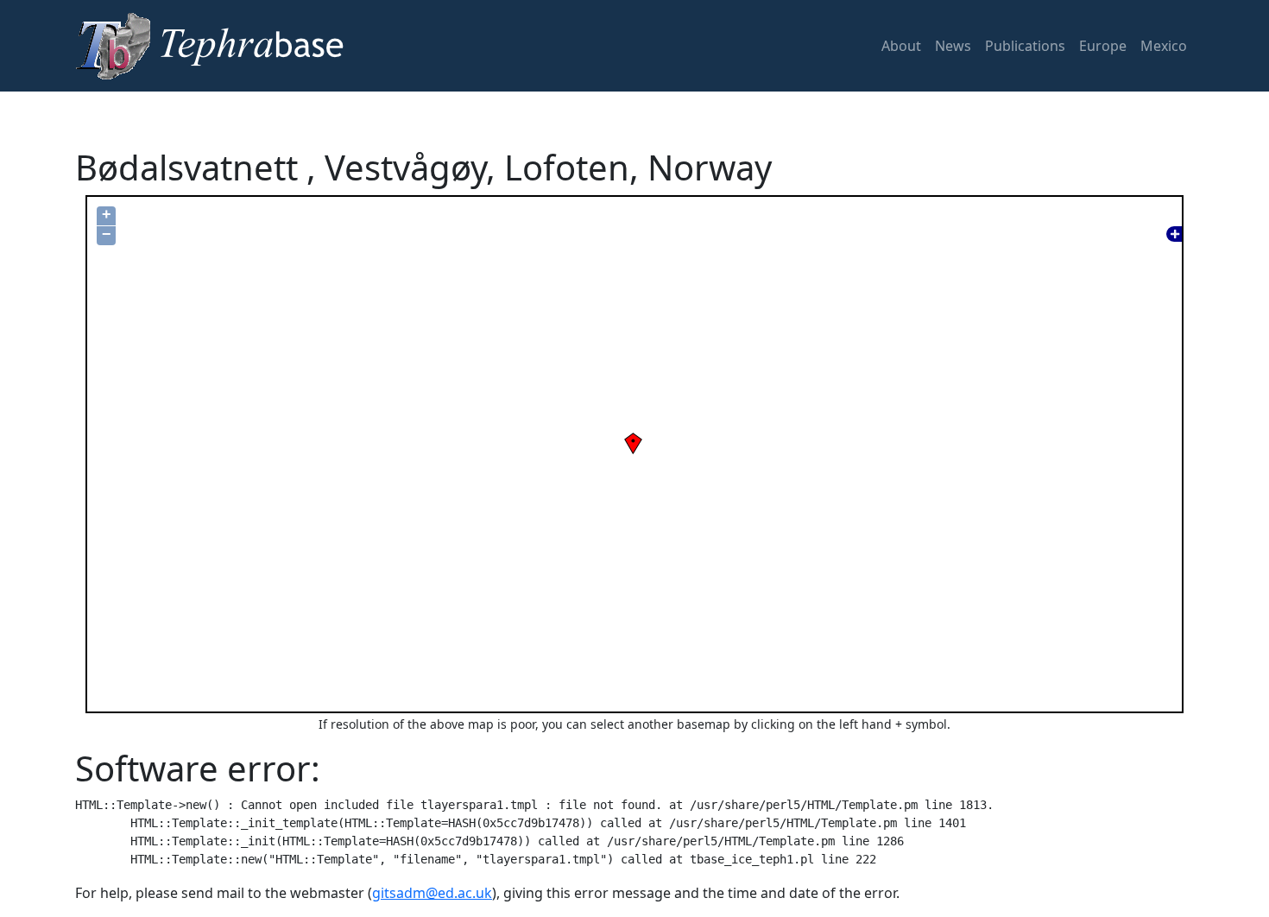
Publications (1025, 45)
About (901, 45)
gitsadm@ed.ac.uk (432, 892)
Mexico (1163, 45)
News (953, 45)
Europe (1103, 45)
